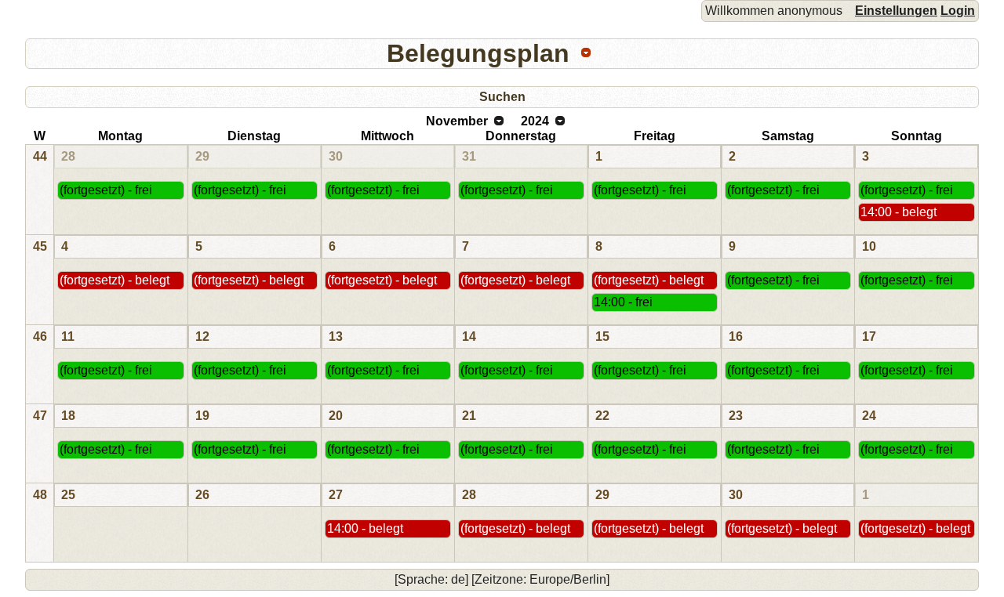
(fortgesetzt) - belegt (114, 280)
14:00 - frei (623, 302)
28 (68, 156)
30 (336, 156)
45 (40, 246)
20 (336, 415)
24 (869, 415)
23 (736, 415)
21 (469, 415)
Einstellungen (896, 10)
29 (202, 156)
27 (336, 494)
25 (68, 494)
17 (869, 336)
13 (336, 336)
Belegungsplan (478, 53)
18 (68, 415)
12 (202, 336)
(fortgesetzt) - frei (106, 190)
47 (40, 415)
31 (469, 156)
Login (957, 10)
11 (68, 336)
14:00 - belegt (898, 212)
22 (602, 415)
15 (602, 336)
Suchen (502, 96)
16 (736, 336)
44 (40, 156)
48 (40, 494)
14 (469, 336)
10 (869, 246)
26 (202, 494)
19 (202, 415)
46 (40, 336)
